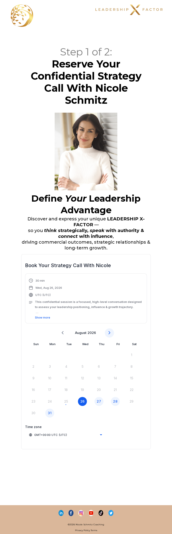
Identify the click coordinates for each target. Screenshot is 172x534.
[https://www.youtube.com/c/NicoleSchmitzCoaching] (91, 513)
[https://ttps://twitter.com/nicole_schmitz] (111, 513)
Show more (42, 317)
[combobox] (65, 434)
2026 (92, 333)
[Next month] (109, 333)
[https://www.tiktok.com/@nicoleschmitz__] (101, 513)
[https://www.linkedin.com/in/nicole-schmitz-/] (61, 513)
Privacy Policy (82, 530)
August (80, 333)
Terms (94, 530)
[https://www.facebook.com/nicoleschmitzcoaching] (71, 513)
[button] (86, 299)
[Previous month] (62, 333)
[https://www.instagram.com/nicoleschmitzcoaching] (81, 513)
